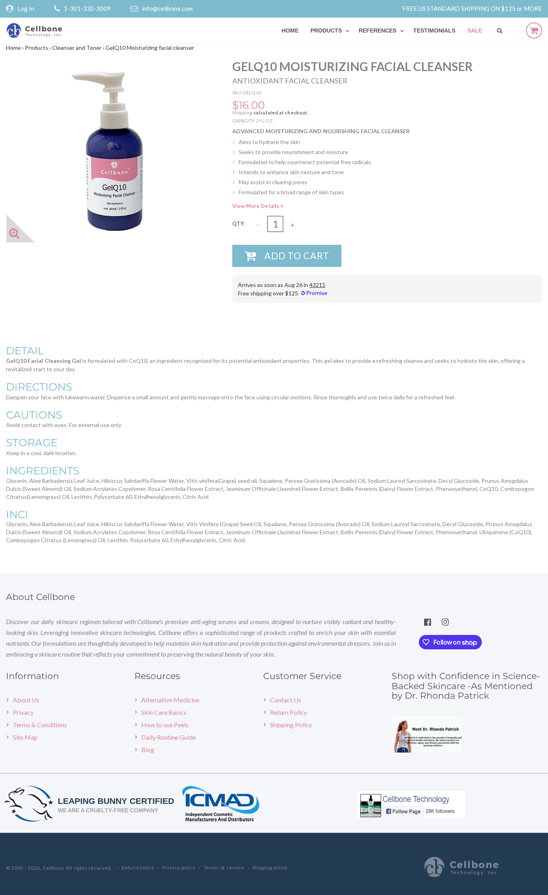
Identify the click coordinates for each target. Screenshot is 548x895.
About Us (26, 700)
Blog (147, 749)
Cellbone (54, 868)
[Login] (11, 8)
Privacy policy (178, 867)
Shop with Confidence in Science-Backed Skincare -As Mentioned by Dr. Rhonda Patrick (466, 686)
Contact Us (285, 700)
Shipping (242, 113)
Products (326, 30)
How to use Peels (165, 724)
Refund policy (138, 867)
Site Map (25, 737)
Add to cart (296, 255)
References (377, 30)
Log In (25, 8)
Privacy (23, 712)
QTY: (238, 223)
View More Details (256, 206)
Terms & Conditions (40, 724)
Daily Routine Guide (168, 737)
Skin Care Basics (164, 712)
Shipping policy (270, 867)
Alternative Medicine (170, 700)
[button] (328, 30)
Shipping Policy (291, 724)
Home (13, 47)
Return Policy (288, 712)
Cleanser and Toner (76, 47)
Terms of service (224, 867)
